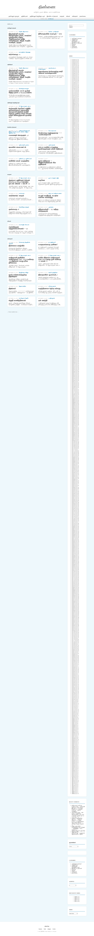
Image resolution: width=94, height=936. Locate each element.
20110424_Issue (74, 65)
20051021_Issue (74, 395)
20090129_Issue (74, 199)
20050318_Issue (74, 430)
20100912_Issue (74, 102)
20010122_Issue (74, 694)
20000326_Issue (74, 762)
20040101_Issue (74, 509)
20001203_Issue (74, 704)
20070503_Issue (74, 301)
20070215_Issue (74, 314)
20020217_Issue (74, 623)
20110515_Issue (74, 62)
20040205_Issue (74, 503)
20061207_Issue (74, 325)
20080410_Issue (74, 245)
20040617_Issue (74, 477)
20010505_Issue (74, 677)
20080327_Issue (74, 247)
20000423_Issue (74, 755)
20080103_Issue (74, 261)
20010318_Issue (74, 685)
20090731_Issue (74, 169)
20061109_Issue (74, 330)
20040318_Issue (74, 496)
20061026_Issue (74, 332)
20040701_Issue (74, 473)
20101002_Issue (74, 98)
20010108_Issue (74, 697)
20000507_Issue (74, 753)
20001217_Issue (74, 700)
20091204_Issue (74, 148)
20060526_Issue (74, 358)
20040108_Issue (74, 508)
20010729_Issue (74, 661)
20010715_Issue (74, 663)
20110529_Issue (51, 18)
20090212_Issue (74, 196)
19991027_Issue (74, 787)
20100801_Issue (74, 109)
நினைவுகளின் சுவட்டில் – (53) (50, 34)
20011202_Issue (74, 636)
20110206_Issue (74, 78)
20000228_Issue (74, 767)
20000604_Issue (74, 747)
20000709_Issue (74, 738)
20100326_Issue (74, 130)
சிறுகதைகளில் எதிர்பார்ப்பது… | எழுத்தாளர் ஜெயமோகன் (78, 833)
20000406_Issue (74, 760)
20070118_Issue (74, 318)
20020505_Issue (74, 610)
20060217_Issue (74, 373)
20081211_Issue (74, 207)
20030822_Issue (74, 532)
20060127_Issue (74, 377)
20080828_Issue (74, 222)
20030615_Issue (74, 544)
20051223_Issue (74, 384)
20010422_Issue (74, 679)
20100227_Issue (74, 134)
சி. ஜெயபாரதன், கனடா (25, 106)
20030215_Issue (74, 563)
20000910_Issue (74, 724)
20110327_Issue (74, 70)
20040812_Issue (74, 467)
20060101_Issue (74, 381)
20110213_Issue (74, 77)
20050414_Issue (74, 426)
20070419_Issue (74, 303)
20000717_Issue (74, 736)
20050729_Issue (74, 409)
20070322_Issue (74, 308)
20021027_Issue (74, 582)
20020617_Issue (74, 603)
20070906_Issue (74, 280)
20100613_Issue (74, 117)
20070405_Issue (74, 306)
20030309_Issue (74, 560)
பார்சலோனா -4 (14, 54)
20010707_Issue (74, 664)
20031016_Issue (74, 523)
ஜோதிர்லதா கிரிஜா (24, 272)
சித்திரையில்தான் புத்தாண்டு (78, 831)
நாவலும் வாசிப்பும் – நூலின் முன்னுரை (77, 810)
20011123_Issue (74, 638)
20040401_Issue (74, 494)
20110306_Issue (74, 73)
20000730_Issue (74, 733)
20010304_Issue (74, 687)
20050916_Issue (74, 401)
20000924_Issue (74, 718)
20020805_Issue (74, 595)
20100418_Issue (74, 126)
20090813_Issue (74, 166)
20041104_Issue (74, 452)
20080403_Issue (74, 246)
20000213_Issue (74, 769)
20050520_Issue (74, 419)
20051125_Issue (74, 389)
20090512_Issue (74, 181)
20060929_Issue (74, 337)
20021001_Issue (74, 586)
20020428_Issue (74, 611)
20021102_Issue (74, 580)
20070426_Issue (74, 302)
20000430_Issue (74, 754)
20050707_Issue (74, 412)
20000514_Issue (74, 752)
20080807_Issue (74, 225)
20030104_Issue (74, 570)
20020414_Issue (74, 614)
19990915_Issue (74, 791)
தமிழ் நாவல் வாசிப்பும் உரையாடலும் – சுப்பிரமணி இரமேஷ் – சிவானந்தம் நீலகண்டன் (78, 807)
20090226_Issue (74, 194)
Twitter (45, 929)
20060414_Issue (74, 365)
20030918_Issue (74, 528)
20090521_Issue (74, 180)
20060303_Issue (74, 371)
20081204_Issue (74, 208)
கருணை (41, 180)
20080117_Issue (74, 258)
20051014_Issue (74, 396)
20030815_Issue (74, 533)
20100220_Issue (74, 135)
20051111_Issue (74, 392)
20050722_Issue (74, 410)
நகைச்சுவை (83, 16)
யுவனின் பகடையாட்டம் (17, 147)
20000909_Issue (74, 725)
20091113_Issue (74, 151)
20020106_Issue (74, 630)
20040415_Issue (74, 492)
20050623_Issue (74, 415)
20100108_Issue (74, 142)
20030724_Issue (74, 537)
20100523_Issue (74, 120)
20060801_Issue (74, 347)
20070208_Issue (74, 315)
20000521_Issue (74, 750)
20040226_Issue (74, 500)
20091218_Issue (74, 146)
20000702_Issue (74, 739)
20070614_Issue (74, 294)
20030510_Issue (74, 549)
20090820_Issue (74, 165)
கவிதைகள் (75, 16)
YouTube (53, 929)
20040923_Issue (74, 459)
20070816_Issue (74, 284)
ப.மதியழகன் (52, 298)
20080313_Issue (74, 249)
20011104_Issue (74, 641)
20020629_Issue (74, 601)
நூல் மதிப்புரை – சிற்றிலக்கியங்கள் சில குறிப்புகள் (47, 163)
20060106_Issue (74, 380)
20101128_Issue (74, 89)
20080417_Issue (74, 243)
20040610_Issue (74, 478)
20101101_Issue (74, 94)
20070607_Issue (74, 295)
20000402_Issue (74, 761)
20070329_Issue (74, 307)
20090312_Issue (74, 192)
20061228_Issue (74, 322)
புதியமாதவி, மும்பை (24, 145)
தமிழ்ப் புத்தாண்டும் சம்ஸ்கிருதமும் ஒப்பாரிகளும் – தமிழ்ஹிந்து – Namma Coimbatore (78, 828)
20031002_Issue (74, 525)
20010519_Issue (74, 675)
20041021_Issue (74, 454)
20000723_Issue (74, 735)
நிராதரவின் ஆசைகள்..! (47, 275)
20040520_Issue (74, 483)
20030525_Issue (74, 547)
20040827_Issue (74, 463)
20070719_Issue (74, 288)
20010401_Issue (74, 683)
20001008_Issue (74, 715)
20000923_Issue (74, 720)
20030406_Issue (74, 555)
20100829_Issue (74, 104)
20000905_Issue (74, 727)
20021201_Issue (74, 576)
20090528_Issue (74, 179)
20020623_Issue (74, 602)
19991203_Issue (74, 781)
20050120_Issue (74, 438)
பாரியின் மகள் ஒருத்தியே (19, 161)
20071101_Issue (74, 271)
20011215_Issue (74, 633)
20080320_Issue (74, 248)
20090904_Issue (74, 163)
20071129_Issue (74, 266)
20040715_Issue (74, 471)
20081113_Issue (74, 211)
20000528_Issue (74, 748)
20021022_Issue (74, 583)
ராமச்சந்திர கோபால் (24, 224)
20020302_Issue (74, 621)
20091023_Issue (74, 155)
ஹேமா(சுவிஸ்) (22, 286)
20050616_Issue (74, 416)
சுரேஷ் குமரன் (52, 286)
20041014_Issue (74, 455)
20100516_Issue (74, 121)
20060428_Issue (74, 363)
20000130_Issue (74, 771)
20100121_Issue (74, 140)
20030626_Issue (74, 541)
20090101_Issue (74, 203)
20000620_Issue (74, 741)
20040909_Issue (74, 461)
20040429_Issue (74, 488)
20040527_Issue (74, 482)
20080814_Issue (74, 224)
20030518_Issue (74, 548)
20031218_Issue (74, 511)
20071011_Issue (74, 274)
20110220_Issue (74, 75)
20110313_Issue (74, 72)
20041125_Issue (74, 447)
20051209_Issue (74, 386)
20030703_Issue (74, 540)
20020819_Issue (74, 593)
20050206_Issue (74, 434)
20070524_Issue (74, 297)
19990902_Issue (74, 793)
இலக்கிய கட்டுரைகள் (52, 16)
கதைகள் (62, 16)
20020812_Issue (74, 594)
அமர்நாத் (51, 207)
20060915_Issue (74, 339)
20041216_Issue (74, 444)
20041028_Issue (74, 453)
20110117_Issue (74, 81)
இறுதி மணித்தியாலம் (17, 300)
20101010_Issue (74, 97)
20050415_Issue (74, 425)
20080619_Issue (74, 233)
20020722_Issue (74, 598)
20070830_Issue (74, 281)
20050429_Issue (74, 423)
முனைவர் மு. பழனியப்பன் (25, 158)
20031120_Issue (74, 516)
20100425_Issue (74, 125)
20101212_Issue (74, 87)
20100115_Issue (74, 141)
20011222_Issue (74, 632)
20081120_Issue (74, 210)
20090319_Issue (74, 190)
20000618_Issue (74, 743)
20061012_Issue (74, 334)
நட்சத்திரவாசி (52, 242)
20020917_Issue (74, 588)
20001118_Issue (74, 708)
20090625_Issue (74, 174)
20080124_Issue (74, 257)
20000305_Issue (74, 766)
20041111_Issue (74, 450)
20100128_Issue (74, 139)
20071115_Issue (74, 269)
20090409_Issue (74, 187)
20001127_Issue (74, 705)
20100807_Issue (74, 108)
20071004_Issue (74, 276)
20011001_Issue (74, 648)
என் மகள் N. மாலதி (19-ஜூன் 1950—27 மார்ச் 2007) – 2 (78, 816)
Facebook (40, 929)
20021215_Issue (74, 574)
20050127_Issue (74, 437)
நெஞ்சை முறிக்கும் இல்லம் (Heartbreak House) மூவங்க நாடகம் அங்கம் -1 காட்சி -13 (19, 182)
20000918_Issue (74, 721)
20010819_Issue (74, 658)
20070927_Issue (74, 277)
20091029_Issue (74, 154)
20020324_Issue (74, 617)
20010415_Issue (74, 681)
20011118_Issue (74, 639)
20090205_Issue (74, 197)
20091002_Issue (74, 158)
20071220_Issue (74, 263)
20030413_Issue (74, 554)
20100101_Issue (74, 143)
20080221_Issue (74, 253)
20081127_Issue (74, 209)
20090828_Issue (74, 164)
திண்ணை (47, 6)
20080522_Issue (74, 238)
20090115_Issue (74, 201)
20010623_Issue (74, 668)
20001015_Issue (74, 714)
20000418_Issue (74, 756)
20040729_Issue (74, 469)
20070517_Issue (74, 299)
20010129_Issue (74, 693)
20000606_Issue (74, 746)
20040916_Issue (74, 460)
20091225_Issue (74, 144)
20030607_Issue (74, 545)
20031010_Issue (74, 524)
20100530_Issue (74, 119)
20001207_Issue (74, 702)
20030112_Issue (74, 569)
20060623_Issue (74, 354)
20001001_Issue (74, 717)
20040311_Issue (74, 498)
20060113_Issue (74, 379)
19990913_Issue (74, 792)
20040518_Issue (74, 484)
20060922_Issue (74, 338)
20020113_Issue (74, 629)
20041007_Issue (74, 456)
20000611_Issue (74, 745)
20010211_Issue (74, 691)
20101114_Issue (74, 92)
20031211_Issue (74, 513)
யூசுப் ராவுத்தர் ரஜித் (54, 178)
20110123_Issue (74, 80)
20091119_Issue (74, 150)
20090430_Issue (74, 184)
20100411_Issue (74, 127)
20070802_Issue (74, 286)
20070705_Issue (74, 291)
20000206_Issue (74, 770)
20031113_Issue (74, 517)
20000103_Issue (74, 776)
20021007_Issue (74, 585)
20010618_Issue (74, 669)
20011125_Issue (74, 637)
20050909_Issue (74, 402)
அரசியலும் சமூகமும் (13, 16)
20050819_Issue (74, 406)
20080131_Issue (74, 256)
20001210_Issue (74, 701)
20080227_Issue (74, 251)
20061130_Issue (74, 326)
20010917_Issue (74, 651)
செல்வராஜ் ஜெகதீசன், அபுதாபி (19, 243)
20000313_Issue (74, 764)
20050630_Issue (74, 414)
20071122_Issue (74, 268)
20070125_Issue (74, 317)
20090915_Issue (74, 162)
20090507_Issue (74, 182)
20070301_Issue (74, 311)
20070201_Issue (74, 316)
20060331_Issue (74, 368)
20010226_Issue (74, 689)
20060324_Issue (74, 369)
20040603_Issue (74, 480)
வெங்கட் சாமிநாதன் (54, 31)
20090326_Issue (74, 189)
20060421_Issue (74, 364)
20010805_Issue (74, 660)
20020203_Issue (74, 625)
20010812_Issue (74, 659)
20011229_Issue (74, 631)
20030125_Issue (74, 567)
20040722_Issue (74, 470)
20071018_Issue (74, 273)
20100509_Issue (74, 123)
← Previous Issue (10, 312)
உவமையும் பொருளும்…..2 (18, 135)
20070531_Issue (74, 296)
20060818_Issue (74, 343)
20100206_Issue (74, 138)
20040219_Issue (74, 501)
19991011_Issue (74, 790)
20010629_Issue (74, 667)
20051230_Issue (74, 383)
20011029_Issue (74, 643)
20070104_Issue (74, 320)
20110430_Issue (74, 64)
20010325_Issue (74, 684)
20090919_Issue (74, 161)
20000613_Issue (74, 744)
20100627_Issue (74, 115)
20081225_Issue (74, 204)
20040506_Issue (74, 487)
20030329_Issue (74, 556)
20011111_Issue (74, 640)
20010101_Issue (74, 698)
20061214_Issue (74, 324)
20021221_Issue (74, 572)
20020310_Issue (74, 620)
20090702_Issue (74, 173)
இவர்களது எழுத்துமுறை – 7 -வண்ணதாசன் (49, 134)
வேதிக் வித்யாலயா (23, 31)
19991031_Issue (74, 786)
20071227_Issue (74, 262)
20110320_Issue (74, 71)
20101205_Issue (74, 88)
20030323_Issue (74, 557)
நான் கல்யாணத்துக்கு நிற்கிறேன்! (18, 276)
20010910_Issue (74, 653)
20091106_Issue (74, 153)
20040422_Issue (74, 491)
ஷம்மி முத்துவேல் (53, 272)
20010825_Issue (74, 656)
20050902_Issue (74, 403)
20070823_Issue (74, 282)
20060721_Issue (74, 349)
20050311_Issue (74, 431)
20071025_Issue (74, 272)
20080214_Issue (74, 254)
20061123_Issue (74, 327)
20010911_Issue (74, 652)
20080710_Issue (74, 230)
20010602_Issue (74, 671)
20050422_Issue (74, 424)
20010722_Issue (74, 662)
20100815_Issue (74, 106)
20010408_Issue (74, 682)
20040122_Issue (74, 506)
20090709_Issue (74, 172)
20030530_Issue (74, 546)
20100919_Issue (74, 101)
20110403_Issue (74, 69)
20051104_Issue (74, 393)
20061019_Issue (74, 333)
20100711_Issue (74, 112)
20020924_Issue (74, 587)
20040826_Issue (74, 464)
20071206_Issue (74, 265)
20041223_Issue (74, 442)
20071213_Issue (74, 264)
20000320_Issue (74, 763)
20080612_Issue (74, 234)
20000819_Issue (74, 730)
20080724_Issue (74, 227)
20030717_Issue (74, 538)
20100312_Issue (74, 132)
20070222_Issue (74, 312)
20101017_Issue (74, 96)
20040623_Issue (74, 476)
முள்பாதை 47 (14, 209)
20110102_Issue (74, 83)
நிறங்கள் (12, 289)
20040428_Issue (74, 490)
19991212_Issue (74, 779)
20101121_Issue (74, 90)
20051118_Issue (74, 391)
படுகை (81, 834)
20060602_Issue (74, 357)
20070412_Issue (74, 304)
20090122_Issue (74, 200)
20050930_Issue (74, 399)
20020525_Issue (74, 607)
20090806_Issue (74, 167)
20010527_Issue (74, 672)
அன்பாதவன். (52, 145)
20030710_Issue (74, 539)
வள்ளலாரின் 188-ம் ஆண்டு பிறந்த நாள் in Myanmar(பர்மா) (20, 92)
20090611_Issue (74, 177)
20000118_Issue (74, 774)
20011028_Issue (74, 644)
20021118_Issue (74, 578)
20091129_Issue (74, 149)
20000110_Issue (74, 775)
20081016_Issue (74, 213)
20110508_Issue (74, 63)
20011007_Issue (74, 647)
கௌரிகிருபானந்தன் (24, 207)
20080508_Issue (74, 240)
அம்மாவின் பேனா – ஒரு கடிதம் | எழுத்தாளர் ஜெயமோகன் (77, 813)
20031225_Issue (74, 510)
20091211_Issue (74, 147)
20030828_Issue (74, 531)
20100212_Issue (74, 136)
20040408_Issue (74, 493)
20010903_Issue (74, 654)
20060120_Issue (74, 378)
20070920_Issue (74, 278)
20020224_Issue (74, 622)
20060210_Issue (74, 375)
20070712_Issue (74, 289)
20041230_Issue (74, 441)
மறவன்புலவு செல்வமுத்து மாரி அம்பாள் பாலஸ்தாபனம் (50, 72)
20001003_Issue (74, 716)
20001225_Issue (74, 699)
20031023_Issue (74, 521)
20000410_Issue (74, 759)
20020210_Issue (74, 624)
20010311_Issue (74, 686)
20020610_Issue (74, 605)
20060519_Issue (74, 360)
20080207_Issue (74, 255)
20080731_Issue (74, 226)
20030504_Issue (74, 551)
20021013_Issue (74, 584)
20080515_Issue (74, 239)
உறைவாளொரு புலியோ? (48, 245)
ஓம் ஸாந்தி (42, 300)
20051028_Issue (74, 394)
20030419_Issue (74, 553)
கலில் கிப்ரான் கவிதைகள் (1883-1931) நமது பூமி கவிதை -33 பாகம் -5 (49, 260)
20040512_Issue (74, 486)
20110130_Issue (74, 79)
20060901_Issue (74, 341)
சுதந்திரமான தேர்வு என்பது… (49, 289)
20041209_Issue (74, 445)
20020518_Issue (74, 608)
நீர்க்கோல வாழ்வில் (16, 246)
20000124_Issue (74, 773)
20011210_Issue (74, 635)
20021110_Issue (74, 579)
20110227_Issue (74, 74)
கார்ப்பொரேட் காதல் (16, 196)
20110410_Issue (74, 67)
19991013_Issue (74, 789)
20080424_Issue (74, 242)
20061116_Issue (74, 329)
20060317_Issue (74, 370)
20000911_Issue (74, 723)
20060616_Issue (74, 355)
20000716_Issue (74, 737)
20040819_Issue (74, 465)
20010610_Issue (74, 670)
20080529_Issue (74, 236)
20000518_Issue (74, 751)
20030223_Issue (74, 562)
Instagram (49, 929)
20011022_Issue (74, 645)
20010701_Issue (74, 666)
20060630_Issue (74, 353)
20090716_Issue (74, 171)
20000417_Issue (74, 758)
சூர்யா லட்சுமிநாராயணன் (55, 193)
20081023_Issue (74, 212)
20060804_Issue (74, 346)
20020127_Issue (74, 626)
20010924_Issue (74, 649)
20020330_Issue (74, 616)
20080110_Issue (74, 259)
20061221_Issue (74, 323)
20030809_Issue (74, 534)
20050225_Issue (74, 433)
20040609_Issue (74, 479)
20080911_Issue (74, 219)
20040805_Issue (74, 468)
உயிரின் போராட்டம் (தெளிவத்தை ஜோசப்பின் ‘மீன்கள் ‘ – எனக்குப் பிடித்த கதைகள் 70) (78, 823)
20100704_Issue (74, 113)
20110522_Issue (74, 60)
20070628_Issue (74, 292)
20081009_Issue (74, 215)
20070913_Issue (74, 279)
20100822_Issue (74, 105)
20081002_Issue (74, 216)
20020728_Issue (74, 597)
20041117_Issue (74, 449)
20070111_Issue (74, 319)
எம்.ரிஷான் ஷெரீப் (24, 298)
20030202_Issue (74, 565)
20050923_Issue (74, 400)
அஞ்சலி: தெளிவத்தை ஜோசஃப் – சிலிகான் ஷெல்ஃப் (77, 819)
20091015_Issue (74, 156)
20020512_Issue (74, 609)
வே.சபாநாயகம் (52, 130)
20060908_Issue (74, 340)
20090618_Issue (74, 176)
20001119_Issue (74, 707)
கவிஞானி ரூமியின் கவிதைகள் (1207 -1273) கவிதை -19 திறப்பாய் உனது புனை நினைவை (21, 260)
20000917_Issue (74, 722)
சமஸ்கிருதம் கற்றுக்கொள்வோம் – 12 (18, 228)
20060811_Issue (74, 345)
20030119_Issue (74, 568)
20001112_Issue (74, 709)
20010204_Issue (74, 692)
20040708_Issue (74, 472)
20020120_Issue (74, 628)
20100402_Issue (74, 128)
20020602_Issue (74, 606)
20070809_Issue (74, 285)
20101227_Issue (74, 85)
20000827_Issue (74, 728)
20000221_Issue (74, 768)
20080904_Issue (74, 220)
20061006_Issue (74, 335)
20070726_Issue (74, 287)
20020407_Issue (74, 615)
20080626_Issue (74, 232)
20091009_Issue (74, 157)
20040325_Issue (74, 495)
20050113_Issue (74, 439)
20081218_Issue (74, 205)
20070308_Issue (74, 310)
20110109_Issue (74, 82)
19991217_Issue (74, 778)
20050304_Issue (74, 432)
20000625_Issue (74, 740)
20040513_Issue (74, 485)
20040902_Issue (74, 462)
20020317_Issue (74, 618)
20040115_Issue (74, 507)
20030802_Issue (74, 536)
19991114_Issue (74, 784)
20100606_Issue (74, 118)
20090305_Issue (74, 193)
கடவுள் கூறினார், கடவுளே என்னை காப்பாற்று (48, 197)
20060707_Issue (74, 352)
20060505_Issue (74, 362)
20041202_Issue (74, 446)
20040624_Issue (74, 475)
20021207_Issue (74, 575)
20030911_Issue (74, 529)
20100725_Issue (74, 110)
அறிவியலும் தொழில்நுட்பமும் (37, 16)
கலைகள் (68, 16)
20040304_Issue (74, 499)
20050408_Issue (74, 427)
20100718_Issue (74, 111)
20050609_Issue (74, 417)
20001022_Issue (74, 713)
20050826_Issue (74, 404)
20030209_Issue (74, 564)
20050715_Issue (74, 411)
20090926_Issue (74, 159)
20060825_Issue (74, 342)
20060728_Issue (74, 348)
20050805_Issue (74, 408)
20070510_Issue (74, 300)
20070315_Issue (74, 309)
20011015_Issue (74, 646)
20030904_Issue (74, 530)
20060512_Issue (74, 361)
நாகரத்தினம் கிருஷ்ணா (24, 52)
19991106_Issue (74, 785)
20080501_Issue (74, 241)
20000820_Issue (74, 729)
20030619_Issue (74, 542)
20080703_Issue (74, 231)
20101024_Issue (74, 95)
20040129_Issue (74, 505)
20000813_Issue (74, 731)
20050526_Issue (74, 418)
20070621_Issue (74, 293)
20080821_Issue (74, 223)
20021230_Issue (74, 571)
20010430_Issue (74, 678)
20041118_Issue (74, 448)
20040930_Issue (74, 457)
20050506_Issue (74, 422)
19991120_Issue (74, 783)
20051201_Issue (74, 388)
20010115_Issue (74, 695)
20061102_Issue (74, 331)
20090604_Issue (74, 178)
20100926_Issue (74, 100)
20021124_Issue (74, 577)
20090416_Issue (74, 186)
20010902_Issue (74, 655)
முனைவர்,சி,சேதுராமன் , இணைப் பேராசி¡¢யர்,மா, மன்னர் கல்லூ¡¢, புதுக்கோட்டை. (19, 132)
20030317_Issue (74, 559)
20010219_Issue (74, 690)
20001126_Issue (74, 706)
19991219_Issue (74, 777)
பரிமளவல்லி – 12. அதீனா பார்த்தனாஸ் (48, 210)
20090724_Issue (74, 170)
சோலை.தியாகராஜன (24, 88)
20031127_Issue (74, 515)
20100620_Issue (74, 116)
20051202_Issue (74, 387)
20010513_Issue (74, 676)
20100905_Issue (74, 103)
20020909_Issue (74, 590)
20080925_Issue (74, 217)
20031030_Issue (74, 519)
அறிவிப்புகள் (24, 16)
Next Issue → (15, 312)
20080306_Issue (74, 250)
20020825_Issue (74, 592)
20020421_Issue (74, 613)
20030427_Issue (74, 552)
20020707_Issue (74, 600)
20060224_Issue (74, 372)
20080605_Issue (74, 235)
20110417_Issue (74, 66)
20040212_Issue (74, 502)
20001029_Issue (74, 712)
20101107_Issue (74, 93)
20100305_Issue (74, 133)
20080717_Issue (74, 228)
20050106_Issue (74, 440)
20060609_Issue (74, 356)
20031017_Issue (74, 522)
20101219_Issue (74, 86)
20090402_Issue (74, 188)
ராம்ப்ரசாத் (21, 193)
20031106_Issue (74, 518)
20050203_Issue (74, 435)
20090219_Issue (74, 195)
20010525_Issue (74, 674)
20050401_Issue (74, 429)
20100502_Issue (74, 124)
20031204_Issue (74, 514)
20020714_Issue (74, 599)
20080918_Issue (74, 218)
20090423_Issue (74, 185)
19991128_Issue (74, 782)
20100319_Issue (74, 131)
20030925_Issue (74, 526)
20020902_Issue (74, 591)
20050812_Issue (74, 407)
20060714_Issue (74, 350)
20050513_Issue (74, 421)
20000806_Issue (74, 732)
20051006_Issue (74, 398)
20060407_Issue (74, 366)
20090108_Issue (74, 202)
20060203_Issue (74, 376)
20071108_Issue (74, 270)
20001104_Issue (74, 710)
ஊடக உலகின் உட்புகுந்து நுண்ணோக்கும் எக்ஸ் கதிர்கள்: (50, 148)
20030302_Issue (74, 561)
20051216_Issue (74, 385)
